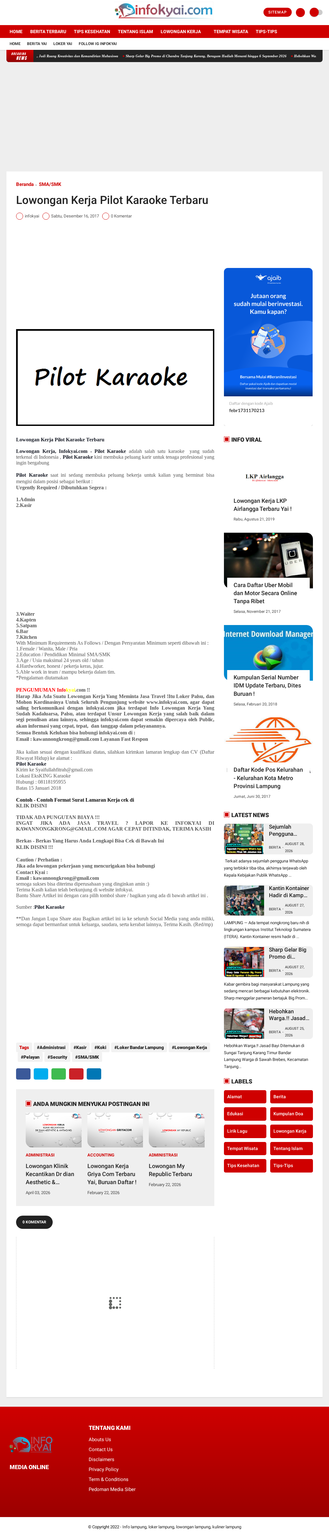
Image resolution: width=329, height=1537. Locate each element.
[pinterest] (76, 1074)
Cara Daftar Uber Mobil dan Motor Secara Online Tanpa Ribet (265, 593)
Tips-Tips (283, 1165)
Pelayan (31, 1057)
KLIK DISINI (31, 805)
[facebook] (8, 12)
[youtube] (34, 12)
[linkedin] (94, 1074)
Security (58, 1057)
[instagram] (26, 12)
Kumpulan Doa (288, 1113)
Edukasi (235, 1113)
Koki (101, 1047)
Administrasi (53, 1047)
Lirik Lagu (237, 1131)
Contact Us (101, 1449)
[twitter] (17, 12)
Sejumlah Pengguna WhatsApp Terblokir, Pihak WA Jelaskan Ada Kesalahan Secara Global (287, 830)
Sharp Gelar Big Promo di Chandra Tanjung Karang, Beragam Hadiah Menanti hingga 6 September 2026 (185, 56)
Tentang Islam (135, 31)
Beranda (25, 184)
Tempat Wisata (231, 31)
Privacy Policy (104, 1469)
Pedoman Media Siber (112, 1489)
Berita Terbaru (48, 31)
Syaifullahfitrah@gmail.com (64, 769)
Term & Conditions (109, 1479)
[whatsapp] (58, 1074)
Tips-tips (266, 31)
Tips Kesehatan (92, 31)
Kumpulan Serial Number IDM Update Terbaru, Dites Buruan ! (267, 685)
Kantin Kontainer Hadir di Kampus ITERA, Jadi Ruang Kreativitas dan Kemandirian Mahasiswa (289, 892)
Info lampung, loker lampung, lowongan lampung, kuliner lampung (181, 1526)
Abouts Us (100, 1439)
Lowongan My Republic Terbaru (170, 1170)
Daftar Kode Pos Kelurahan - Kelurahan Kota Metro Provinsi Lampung (268, 777)
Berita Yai (37, 43)
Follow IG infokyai (98, 43)
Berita (275, 847)
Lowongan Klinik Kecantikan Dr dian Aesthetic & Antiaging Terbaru (50, 1174)
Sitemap (277, 12)
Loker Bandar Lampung (140, 1047)
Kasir (81, 1047)
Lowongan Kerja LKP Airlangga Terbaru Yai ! (263, 504)
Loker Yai (62, 43)
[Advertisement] (165, 117)
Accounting (100, 1155)
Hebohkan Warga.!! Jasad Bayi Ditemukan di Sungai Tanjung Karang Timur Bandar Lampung (288, 1015)
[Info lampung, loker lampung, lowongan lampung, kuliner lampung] (164, 21)
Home (16, 31)
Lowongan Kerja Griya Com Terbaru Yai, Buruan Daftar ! (112, 1174)
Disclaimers (101, 1459)
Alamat (234, 1096)
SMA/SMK (50, 184)
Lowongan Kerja (181, 31)
